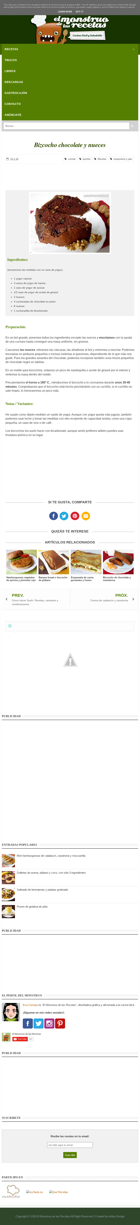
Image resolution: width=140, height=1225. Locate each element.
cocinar (71, 159)
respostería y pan (122, 159)
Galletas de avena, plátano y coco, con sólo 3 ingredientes (51, 872)
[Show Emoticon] (9, 626)
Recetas (101, 159)
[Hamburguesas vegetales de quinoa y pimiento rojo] (21, 562)
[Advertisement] (70, 174)
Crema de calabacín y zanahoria (109, 600)
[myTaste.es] (34, 1191)
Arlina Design (117, 1216)
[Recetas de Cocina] (11, 1191)
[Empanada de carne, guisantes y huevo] (86, 562)
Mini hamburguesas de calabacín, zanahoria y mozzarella (51, 855)
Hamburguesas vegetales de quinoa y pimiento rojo (21, 579)
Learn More (65, 11)
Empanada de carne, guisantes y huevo (82, 579)
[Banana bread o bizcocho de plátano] (54, 562)
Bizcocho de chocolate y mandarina (117, 579)
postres (86, 159)
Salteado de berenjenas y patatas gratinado (42, 889)
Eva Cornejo (30, 1004)
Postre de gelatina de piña (32, 906)
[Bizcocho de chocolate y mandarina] (118, 562)
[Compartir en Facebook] (53, 517)
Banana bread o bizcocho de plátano (53, 579)
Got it (79, 11)
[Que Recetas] (58, 1191)
